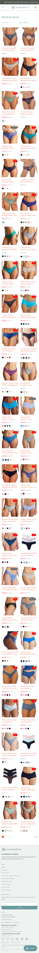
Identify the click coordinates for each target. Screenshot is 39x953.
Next (36, 837)
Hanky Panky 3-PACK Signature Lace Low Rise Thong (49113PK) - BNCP (28, 755)
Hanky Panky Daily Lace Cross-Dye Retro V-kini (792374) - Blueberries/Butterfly (10, 589)
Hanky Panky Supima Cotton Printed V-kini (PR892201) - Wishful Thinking (29, 589)
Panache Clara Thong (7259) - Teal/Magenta (10, 384)
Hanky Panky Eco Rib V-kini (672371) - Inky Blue (10, 653)
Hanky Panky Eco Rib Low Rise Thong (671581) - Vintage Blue (29, 619)
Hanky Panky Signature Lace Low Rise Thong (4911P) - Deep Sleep (28, 486)
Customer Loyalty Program (11, 875)
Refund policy (5, 942)
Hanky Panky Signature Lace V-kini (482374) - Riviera (10, 554)
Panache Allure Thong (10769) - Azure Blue (10, 452)
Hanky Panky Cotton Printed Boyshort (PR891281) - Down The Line (28, 520)
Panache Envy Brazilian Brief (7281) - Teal (10, 249)
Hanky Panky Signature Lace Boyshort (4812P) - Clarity (27, 418)
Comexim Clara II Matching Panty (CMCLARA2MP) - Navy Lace (27, 113)
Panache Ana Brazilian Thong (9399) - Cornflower (28, 384)
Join (19, 907)
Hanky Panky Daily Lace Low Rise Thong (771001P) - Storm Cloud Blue (10, 687)
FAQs (3, 867)
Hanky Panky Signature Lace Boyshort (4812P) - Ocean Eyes (9, 418)
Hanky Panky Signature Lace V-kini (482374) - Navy (10, 619)
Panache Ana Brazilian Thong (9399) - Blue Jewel (9, 147)
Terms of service (15, 942)
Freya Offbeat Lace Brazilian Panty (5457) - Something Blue (10, 79)
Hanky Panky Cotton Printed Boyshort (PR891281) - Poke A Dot (28, 283)
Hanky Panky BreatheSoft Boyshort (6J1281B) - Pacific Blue (29, 316)
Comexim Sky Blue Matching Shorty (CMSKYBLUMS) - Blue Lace (28, 49)
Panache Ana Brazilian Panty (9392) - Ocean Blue (28, 147)
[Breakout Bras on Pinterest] (17, 938)
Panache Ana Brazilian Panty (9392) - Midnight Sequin (28, 79)
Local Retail (5, 873)
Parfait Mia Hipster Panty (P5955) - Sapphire (9, 350)
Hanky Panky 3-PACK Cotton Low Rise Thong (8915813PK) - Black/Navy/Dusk (10, 789)
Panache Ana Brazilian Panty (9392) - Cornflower (28, 249)
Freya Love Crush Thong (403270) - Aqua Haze (8, 113)
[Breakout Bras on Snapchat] (26, 938)
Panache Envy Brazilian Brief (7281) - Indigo (28, 214)
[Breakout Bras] (19, 7)
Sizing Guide (6, 887)
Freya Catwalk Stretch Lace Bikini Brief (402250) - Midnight (9, 316)
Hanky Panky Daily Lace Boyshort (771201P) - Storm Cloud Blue (28, 721)
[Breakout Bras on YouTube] (21, 938)
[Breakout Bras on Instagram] (12, 938)
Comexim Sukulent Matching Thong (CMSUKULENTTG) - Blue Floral (9, 49)
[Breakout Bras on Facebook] (7, 938)
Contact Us (5, 870)
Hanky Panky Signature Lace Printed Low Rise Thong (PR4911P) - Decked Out (27, 452)
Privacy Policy (6, 884)
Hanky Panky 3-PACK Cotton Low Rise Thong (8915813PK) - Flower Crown (28, 554)
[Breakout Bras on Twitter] (3, 938)
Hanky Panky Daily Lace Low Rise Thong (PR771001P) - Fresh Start (28, 823)
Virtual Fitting (6, 890)
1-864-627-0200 (7, 919)
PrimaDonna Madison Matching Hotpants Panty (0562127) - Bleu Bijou (29, 350)
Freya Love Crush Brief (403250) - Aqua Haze (10, 214)
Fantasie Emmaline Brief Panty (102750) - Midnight (10, 486)
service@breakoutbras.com (11, 922)
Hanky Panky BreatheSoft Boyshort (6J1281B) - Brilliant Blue (29, 653)
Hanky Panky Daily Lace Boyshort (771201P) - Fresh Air (9, 721)
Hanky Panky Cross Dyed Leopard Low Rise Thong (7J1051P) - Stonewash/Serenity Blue (10, 755)
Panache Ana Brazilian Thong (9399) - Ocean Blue (9, 283)
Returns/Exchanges (8, 878)
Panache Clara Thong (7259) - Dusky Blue (10, 520)
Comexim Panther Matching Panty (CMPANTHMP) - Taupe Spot (27, 181)
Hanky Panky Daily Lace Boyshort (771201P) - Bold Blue (28, 687)
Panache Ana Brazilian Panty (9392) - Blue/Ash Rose (10, 823)
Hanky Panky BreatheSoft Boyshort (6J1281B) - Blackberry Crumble (29, 789)
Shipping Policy (7, 881)
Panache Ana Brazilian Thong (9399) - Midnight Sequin (8, 181)
